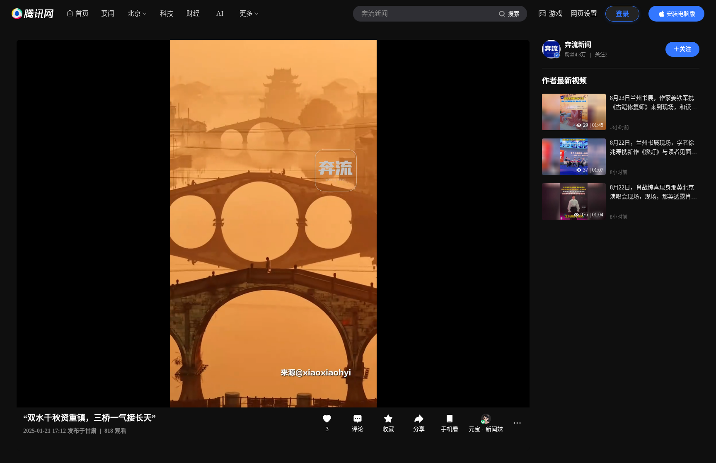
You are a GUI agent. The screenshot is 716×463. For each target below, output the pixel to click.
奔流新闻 (578, 44)
